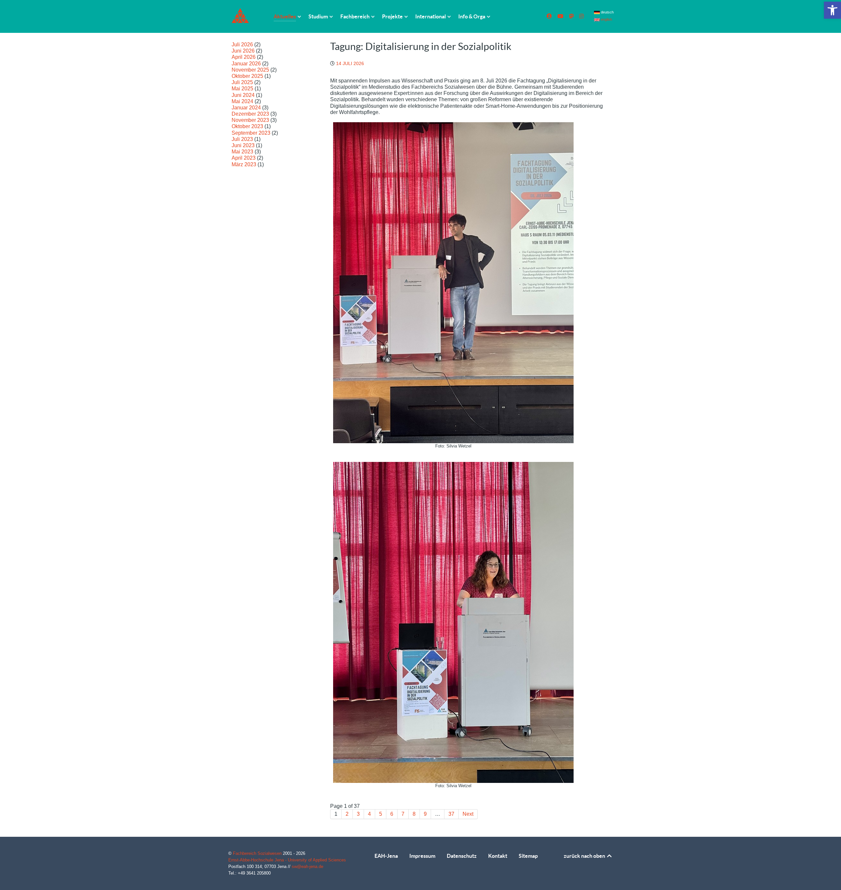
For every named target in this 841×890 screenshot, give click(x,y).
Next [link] (468, 814)
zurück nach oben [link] (585, 856)
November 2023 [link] (250, 120)
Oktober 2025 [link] (247, 76)
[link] (832, 10)
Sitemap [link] (528, 856)
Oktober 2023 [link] (247, 126)
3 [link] (358, 814)
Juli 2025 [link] (242, 82)
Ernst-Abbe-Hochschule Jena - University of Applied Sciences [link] (287, 859)
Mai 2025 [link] (242, 88)
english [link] (606, 19)
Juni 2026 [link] (243, 51)
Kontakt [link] (497, 856)
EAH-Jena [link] (386, 856)
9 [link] (425, 814)
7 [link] (402, 814)
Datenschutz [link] (462, 856)
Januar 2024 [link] (246, 107)
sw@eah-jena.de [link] (307, 866)
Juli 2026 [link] (242, 44)
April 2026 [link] (244, 57)
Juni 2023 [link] (243, 145)
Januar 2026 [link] (246, 63)
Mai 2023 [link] (242, 151)
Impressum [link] (422, 856)
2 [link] (347, 814)
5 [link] (380, 814)
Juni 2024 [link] (243, 95)
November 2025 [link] (250, 70)
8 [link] (414, 814)
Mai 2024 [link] (242, 101)
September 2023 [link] (251, 133)
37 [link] (451, 814)
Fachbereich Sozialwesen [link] (258, 853)
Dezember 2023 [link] (250, 114)
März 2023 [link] (244, 164)
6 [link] (391, 814)
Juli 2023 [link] (242, 139)
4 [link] (369, 814)
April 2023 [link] (244, 158)
